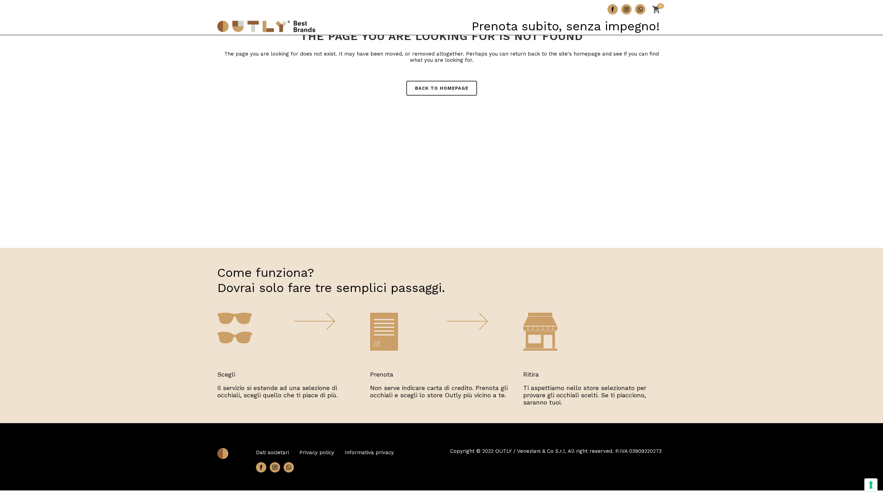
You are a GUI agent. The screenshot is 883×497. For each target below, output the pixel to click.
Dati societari (272, 452)
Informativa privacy (369, 452)
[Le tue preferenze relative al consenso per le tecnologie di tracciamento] (870, 484)
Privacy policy (316, 452)
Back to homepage (441, 88)
